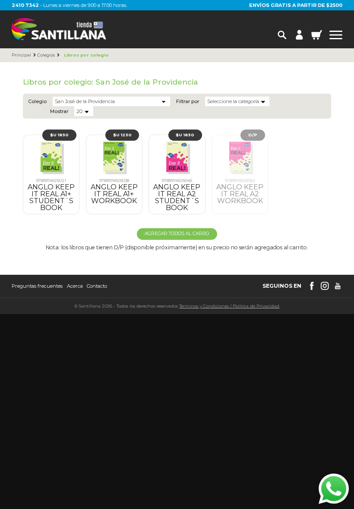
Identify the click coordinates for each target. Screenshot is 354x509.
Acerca (75, 286)
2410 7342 (25, 5)
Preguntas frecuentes (37, 286)
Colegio (37, 101)
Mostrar (59, 111)
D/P (252, 134)
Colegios (46, 55)
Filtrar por (187, 101)
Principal (21, 55)
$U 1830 (59, 134)
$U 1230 (122, 134)
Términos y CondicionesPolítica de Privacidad (229, 305)
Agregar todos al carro (177, 233)
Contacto (97, 286)
